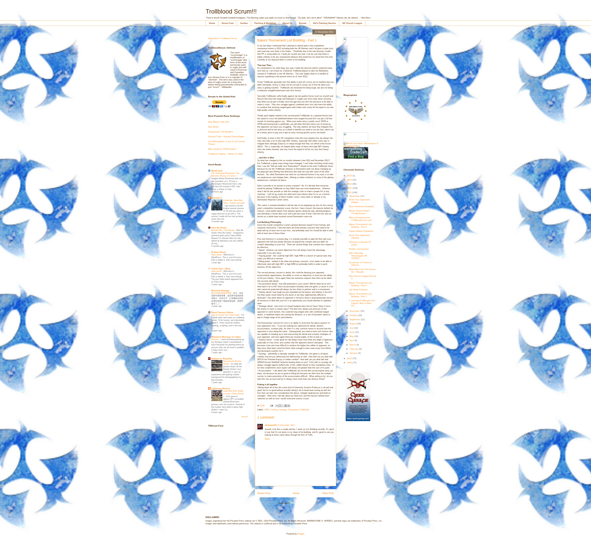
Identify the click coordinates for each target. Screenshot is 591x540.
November (355, 311)
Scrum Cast (228, 23)
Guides (244, 23)
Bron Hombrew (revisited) (361, 206)
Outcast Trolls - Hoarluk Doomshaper (226, 136)
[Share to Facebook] (285, 405)
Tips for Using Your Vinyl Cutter (225, 315)
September (355, 319)
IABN (266, 409)
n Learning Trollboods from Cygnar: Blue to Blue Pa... (362, 303)
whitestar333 (271, 425)
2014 (349, 180)
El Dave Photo (218, 252)
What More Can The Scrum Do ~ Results (362, 270)
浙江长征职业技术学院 (221, 293)
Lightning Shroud (220, 388)
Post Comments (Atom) (301, 503)
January (354, 353)
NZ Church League (352, 23)
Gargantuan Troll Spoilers (220, 131)
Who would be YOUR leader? (222, 149)
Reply (267, 439)
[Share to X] (282, 405)
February (354, 349)
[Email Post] (271, 405)
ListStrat (274, 409)
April (352, 340)
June (352, 332)
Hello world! (216, 255)
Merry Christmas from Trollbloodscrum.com (360, 218)
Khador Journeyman (359, 249)
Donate (302, 23)
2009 (349, 362)
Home (212, 23)
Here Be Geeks (219, 227)
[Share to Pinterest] (288, 405)
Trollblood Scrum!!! (231, 11)
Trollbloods (304, 409)
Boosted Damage (220, 290)
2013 (349, 184)
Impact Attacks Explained (361, 231)
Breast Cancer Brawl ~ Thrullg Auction (360, 212)
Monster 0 (216, 198)
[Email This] (277, 405)
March (353, 344)
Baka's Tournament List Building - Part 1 (360, 295)
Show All (244, 417)
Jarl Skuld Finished (358, 289)
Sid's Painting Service (324, 23)
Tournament (293, 409)
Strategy (283, 409)
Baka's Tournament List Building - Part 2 (360, 284)
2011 (349, 192)
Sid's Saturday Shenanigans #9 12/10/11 (358, 256)
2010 (349, 358)
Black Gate (217, 170)
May (352, 336)
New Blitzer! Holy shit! (218, 122)
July (352, 328)
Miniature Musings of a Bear (226, 337)
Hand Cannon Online (222, 312)
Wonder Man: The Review (223, 230)
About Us (287, 23)
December (355, 196)
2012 (349, 188)
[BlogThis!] (279, 405)
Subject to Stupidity (221, 358)
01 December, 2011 (286, 425)
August (353, 323)
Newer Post (263, 493)
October (354, 315)
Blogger (301, 534)
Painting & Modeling (265, 23)
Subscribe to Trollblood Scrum (222, 38)
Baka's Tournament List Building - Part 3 (360, 225)
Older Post (328, 493)
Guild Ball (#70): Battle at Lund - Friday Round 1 (233, 394)
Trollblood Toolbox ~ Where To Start (225, 154)
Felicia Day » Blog (220, 268)
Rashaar (215, 339)
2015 (349, 175)
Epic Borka (213, 127)
